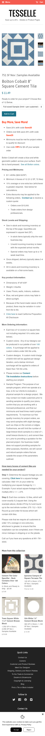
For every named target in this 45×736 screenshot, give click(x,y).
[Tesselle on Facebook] (19, 700)
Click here (10, 314)
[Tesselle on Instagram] (31, 700)
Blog (22, 684)
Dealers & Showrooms (22, 677)
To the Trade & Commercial (22, 674)
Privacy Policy (26, 724)
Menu (7, 2)
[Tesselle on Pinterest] (25, 700)
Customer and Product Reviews (22, 664)
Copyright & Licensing (22, 680)
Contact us (27, 197)
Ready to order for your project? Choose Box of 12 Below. (21, 100)
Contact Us (22, 657)
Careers (22, 660)
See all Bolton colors (30, 164)
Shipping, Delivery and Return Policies (23, 670)
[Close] (43, 714)
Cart (41, 2)
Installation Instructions (21, 376)
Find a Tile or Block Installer (22, 687)
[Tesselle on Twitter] (13, 700)
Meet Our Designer (22, 667)
